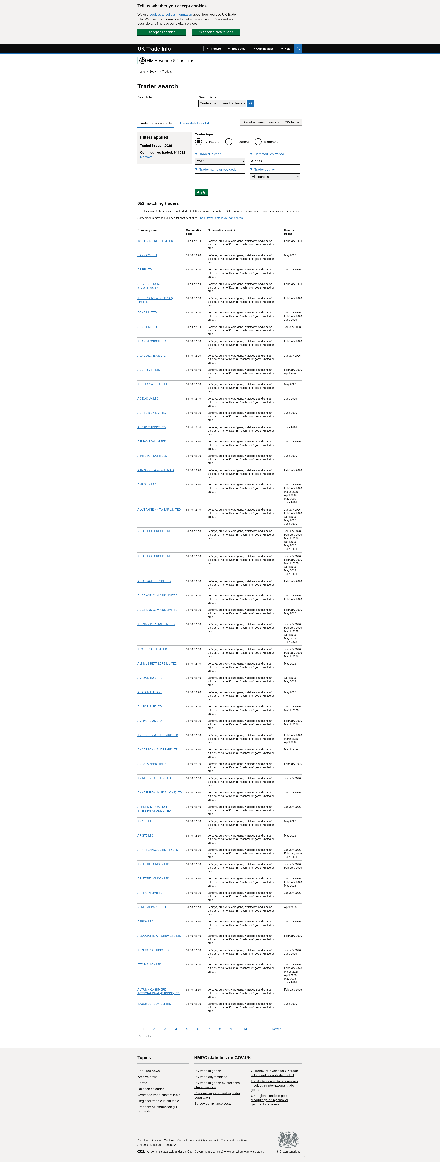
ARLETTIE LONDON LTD (153, 864)
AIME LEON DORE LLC (152, 455)
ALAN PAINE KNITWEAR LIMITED (159, 509)
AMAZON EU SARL (150, 677)
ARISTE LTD (145, 821)
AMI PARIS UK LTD (150, 706)
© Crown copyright (288, 1151)
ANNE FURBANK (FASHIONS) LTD (160, 792)
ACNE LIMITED (147, 312)
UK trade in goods (207, 1071)
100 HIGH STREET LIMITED (155, 241)
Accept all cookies (161, 32)
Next (277, 1029)
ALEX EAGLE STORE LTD (154, 581)
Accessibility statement (204, 1140)
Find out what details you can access (220, 218)
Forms (142, 1083)
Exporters (271, 141)
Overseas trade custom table (159, 1095)
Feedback (170, 1144)
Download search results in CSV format (271, 122)
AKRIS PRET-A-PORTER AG (156, 470)
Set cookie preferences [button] (216, 32)
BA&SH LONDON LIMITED (154, 1003)
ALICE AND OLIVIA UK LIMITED (158, 595)
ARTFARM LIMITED (150, 892)
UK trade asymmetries (210, 1077)
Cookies (169, 1140)
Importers (242, 141)
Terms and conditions (234, 1140)
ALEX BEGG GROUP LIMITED (157, 531)
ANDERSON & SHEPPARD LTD (158, 735)
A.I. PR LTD (145, 269)
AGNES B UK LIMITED (152, 412)
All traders (212, 141)
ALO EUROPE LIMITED (152, 649)
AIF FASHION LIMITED (152, 441)
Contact (182, 1140)
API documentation (149, 1144)
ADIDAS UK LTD (148, 398)
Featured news (149, 1071)
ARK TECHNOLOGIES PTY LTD (158, 849)
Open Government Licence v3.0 (206, 1151)
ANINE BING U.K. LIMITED (154, 778)
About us (143, 1140)
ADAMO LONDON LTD (152, 341)
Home (141, 71)
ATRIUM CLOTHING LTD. (153, 950)
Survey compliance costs (213, 1103)
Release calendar (151, 1089)
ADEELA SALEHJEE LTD (153, 384)
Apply (201, 192)
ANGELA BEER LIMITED (153, 763)
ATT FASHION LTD (149, 964)
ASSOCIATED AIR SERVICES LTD (159, 935)
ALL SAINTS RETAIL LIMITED (156, 624)
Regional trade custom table (158, 1101)
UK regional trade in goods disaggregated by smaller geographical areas (270, 1100)
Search (153, 71)
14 (245, 1029)
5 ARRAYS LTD (147, 255)
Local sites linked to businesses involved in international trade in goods (274, 1085)
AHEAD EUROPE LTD (152, 427)
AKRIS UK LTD (147, 484)
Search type (208, 97)
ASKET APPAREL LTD (152, 907)
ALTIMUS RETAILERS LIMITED (157, 663)
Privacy (156, 1140)
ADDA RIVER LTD (149, 369)
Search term (147, 97)
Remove (146, 157)
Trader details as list (194, 123)
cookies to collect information (171, 14)
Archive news (148, 1077)
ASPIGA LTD (145, 921)
